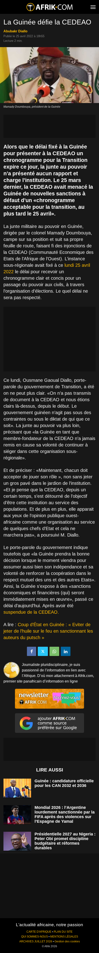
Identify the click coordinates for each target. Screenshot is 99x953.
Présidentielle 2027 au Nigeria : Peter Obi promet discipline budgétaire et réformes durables (65, 841)
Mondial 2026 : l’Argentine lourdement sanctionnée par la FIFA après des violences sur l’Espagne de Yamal (65, 814)
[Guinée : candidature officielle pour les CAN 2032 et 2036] (17, 788)
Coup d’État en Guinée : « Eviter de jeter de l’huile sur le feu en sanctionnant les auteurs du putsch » (48, 631)
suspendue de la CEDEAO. (31, 612)
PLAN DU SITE (63, 931)
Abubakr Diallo (15, 31)
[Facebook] (31, 651)
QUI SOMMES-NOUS (34, 936)
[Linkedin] (65, 651)
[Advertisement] (49, 126)
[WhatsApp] (54, 651)
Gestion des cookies (67, 941)
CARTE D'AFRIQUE (38, 931)
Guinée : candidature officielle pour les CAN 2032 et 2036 (64, 783)
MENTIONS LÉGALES (64, 936)
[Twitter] (43, 651)
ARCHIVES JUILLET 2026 (35, 941)
